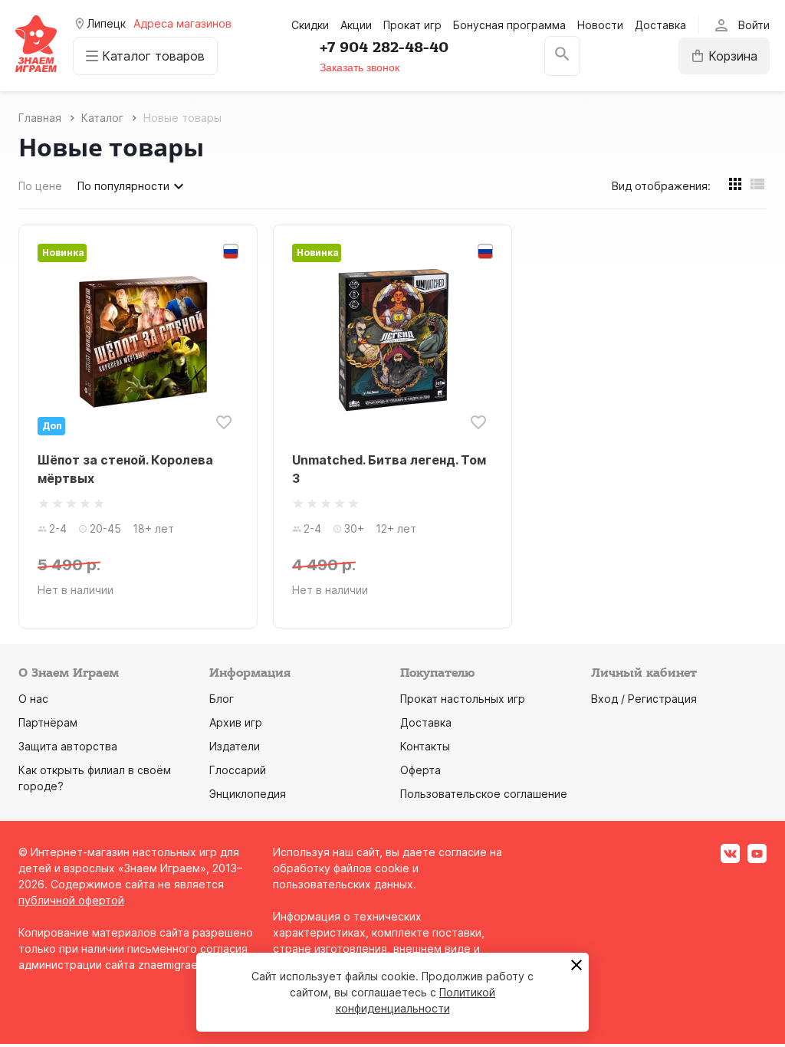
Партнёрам (47, 722)
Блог (221, 698)
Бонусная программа (509, 24)
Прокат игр (412, 24)
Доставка (660, 24)
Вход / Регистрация (644, 698)
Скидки (310, 24)
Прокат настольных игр (462, 698)
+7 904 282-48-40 (384, 47)
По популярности (123, 185)
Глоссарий (237, 769)
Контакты (425, 746)
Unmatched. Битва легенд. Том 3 (389, 469)
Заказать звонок (359, 67)
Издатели (234, 746)
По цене (40, 185)
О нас (33, 698)
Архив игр (235, 722)
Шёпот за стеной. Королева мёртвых (125, 469)
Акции (356, 24)
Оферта (420, 769)
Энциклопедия (247, 793)
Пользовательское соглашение (483, 793)
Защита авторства (67, 746)
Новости (600, 24)
